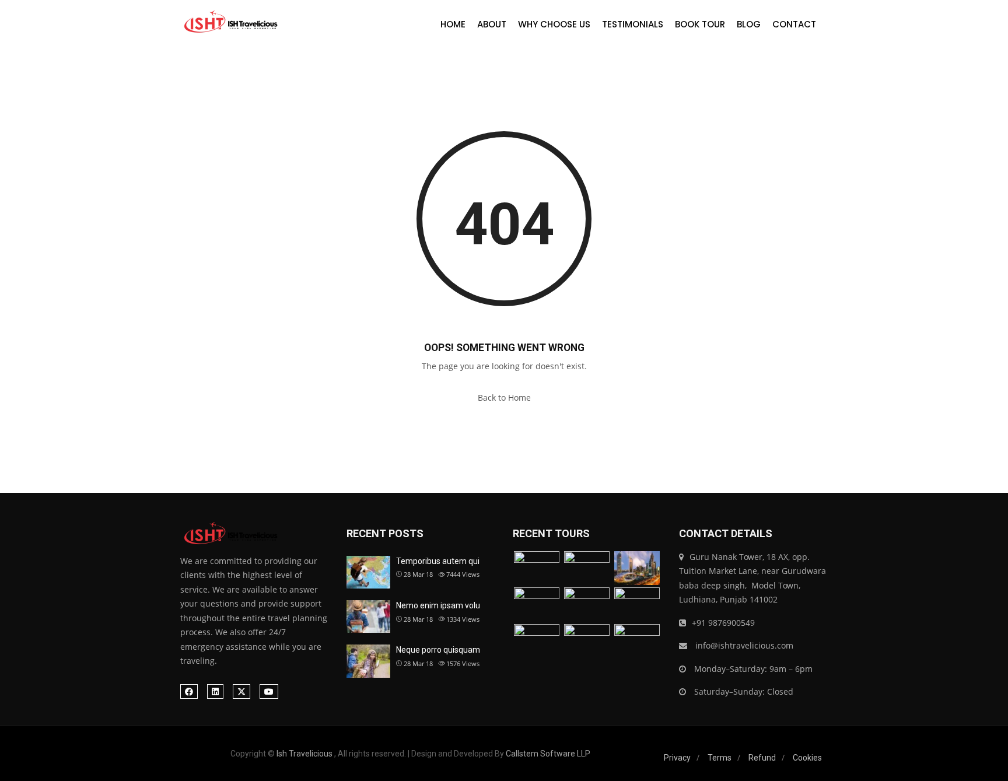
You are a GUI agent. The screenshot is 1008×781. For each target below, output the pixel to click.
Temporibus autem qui (438, 561)
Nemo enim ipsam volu (438, 605)
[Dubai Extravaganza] (637, 568)
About (491, 24)
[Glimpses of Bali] (536, 641)
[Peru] (637, 641)
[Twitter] (241, 691)
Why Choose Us (554, 24)
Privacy (677, 757)
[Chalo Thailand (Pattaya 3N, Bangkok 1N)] (536, 568)
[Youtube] (269, 691)
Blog (749, 24)
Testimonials (632, 24)
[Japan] (637, 604)
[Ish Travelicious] (229, 22)
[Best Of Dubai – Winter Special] (536, 604)
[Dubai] (587, 568)
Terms (720, 757)
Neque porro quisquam (438, 649)
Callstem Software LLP (548, 753)
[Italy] (587, 604)
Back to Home (504, 397)
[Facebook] (189, 691)
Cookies (807, 757)
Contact (794, 24)
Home (453, 24)
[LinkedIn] (215, 691)
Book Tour (700, 24)
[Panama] (587, 641)
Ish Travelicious (304, 753)
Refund (762, 757)
